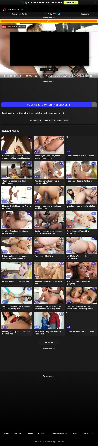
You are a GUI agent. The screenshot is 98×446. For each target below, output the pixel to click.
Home (6, 433)
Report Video (62, 121)
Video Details (49, 121)
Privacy (41, 433)
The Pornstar (46, 442)
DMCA (75, 433)
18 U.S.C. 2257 (88, 433)
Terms (30, 433)
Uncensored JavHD (18, 14)
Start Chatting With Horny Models (50, 21)
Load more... (49, 342)
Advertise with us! (59, 433)
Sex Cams (84, 14)
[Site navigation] (95, 9)
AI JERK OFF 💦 (53, 14)
